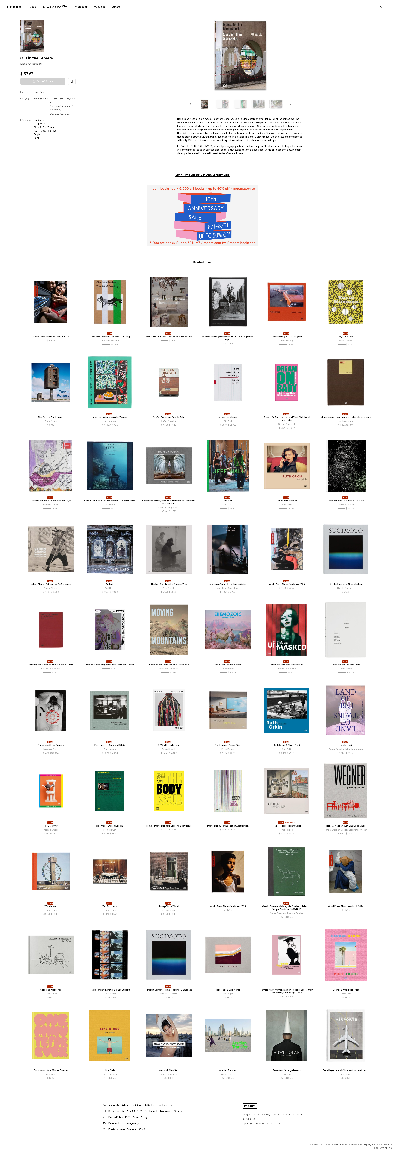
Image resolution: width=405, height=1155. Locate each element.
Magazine (100, 6)
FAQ (127, 1117)
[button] (190, 104)
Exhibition (136, 1105)
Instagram (131, 1123)
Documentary (57, 113)
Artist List (150, 1105)
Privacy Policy (140, 1117)
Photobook (81, 6)
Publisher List (165, 1105)
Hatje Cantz (40, 92)
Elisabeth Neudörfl (31, 63)
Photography (41, 98)
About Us (113, 1105)
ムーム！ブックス (55, 6)
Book (33, 6)
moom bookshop (14, 7)
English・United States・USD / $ (126, 1129)
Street (68, 113)
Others (116, 6)
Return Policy (115, 1117)
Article (125, 1105)
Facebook (114, 1123)
